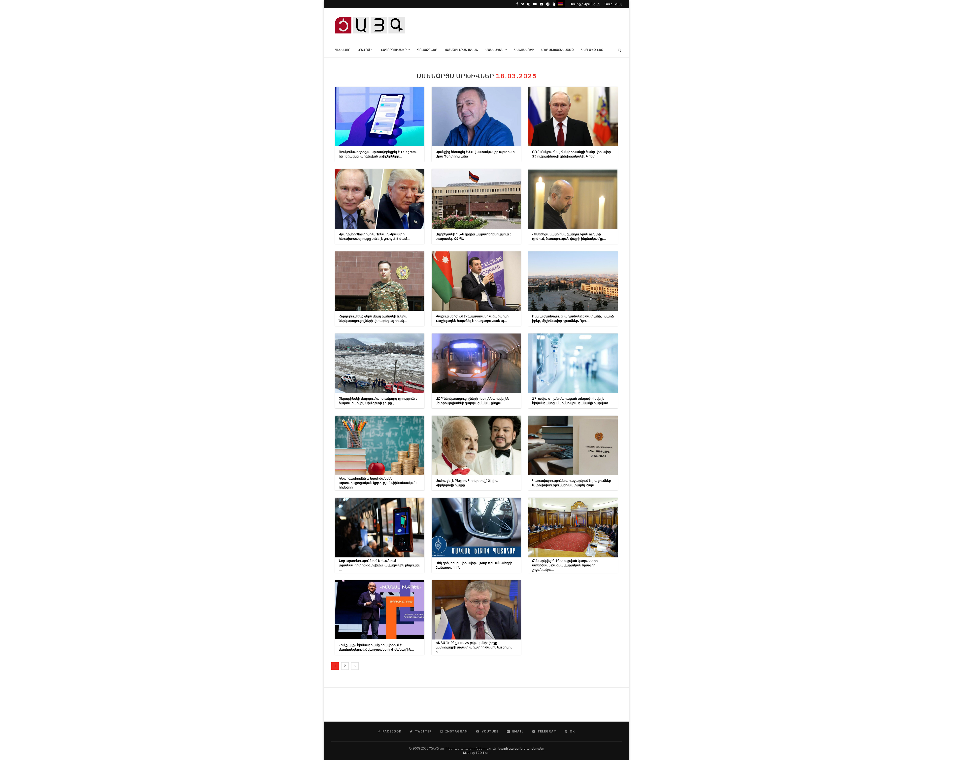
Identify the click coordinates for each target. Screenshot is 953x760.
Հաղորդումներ (394, 49)
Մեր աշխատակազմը (557, 49)
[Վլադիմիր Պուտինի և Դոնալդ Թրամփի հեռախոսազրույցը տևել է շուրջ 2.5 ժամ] (379, 198)
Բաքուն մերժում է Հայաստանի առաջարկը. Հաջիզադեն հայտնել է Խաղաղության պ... (473, 318)
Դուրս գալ (613, 4)
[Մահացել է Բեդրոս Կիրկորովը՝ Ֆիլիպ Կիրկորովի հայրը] (476, 445)
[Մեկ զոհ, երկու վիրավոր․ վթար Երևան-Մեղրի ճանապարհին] (476, 527)
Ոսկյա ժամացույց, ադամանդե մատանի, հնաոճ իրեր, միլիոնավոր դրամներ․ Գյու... (573, 318)
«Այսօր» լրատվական (461, 49)
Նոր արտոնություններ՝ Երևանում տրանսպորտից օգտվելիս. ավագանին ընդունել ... (379, 565)
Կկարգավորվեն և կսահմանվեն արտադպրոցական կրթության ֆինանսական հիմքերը (377, 483)
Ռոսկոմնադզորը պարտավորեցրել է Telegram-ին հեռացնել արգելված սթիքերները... (378, 154)
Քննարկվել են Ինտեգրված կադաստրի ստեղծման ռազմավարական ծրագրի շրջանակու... (565, 565)
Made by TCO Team (476, 753)
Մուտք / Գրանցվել (585, 4)
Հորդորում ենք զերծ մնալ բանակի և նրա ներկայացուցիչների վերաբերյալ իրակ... (373, 318)
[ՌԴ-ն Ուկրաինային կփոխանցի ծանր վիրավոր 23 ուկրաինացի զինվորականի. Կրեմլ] (572, 116)
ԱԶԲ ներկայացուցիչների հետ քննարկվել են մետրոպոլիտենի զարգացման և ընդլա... (472, 401)
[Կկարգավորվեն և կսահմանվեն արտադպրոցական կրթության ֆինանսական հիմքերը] (379, 445)
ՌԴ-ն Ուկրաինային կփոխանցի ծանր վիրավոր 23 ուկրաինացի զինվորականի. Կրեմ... (571, 154)
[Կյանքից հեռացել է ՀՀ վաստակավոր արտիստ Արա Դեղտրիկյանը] (476, 116)
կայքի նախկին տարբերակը (521, 748)
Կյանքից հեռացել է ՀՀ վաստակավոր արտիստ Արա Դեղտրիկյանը (475, 154)
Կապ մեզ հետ (592, 49)
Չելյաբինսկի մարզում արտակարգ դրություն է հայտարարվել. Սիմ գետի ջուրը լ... (378, 401)
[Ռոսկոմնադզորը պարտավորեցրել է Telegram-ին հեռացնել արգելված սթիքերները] (379, 116)
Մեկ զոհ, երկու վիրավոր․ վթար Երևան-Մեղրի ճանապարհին (474, 565)
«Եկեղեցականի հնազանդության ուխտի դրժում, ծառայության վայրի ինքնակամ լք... (569, 236)
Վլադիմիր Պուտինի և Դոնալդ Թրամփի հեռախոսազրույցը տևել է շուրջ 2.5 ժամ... (374, 236)
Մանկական (494, 49)
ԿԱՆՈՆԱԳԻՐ (524, 49)
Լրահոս (364, 49)
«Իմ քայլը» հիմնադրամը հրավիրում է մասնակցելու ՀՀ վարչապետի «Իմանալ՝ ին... (376, 647)
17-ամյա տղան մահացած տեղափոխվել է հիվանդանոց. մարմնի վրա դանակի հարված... (571, 401)
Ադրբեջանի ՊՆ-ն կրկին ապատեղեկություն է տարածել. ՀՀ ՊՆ (473, 236)
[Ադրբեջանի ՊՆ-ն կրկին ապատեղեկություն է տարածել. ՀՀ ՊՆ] (476, 198)
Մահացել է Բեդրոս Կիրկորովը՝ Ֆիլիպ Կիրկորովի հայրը (467, 483)
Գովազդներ (427, 49)
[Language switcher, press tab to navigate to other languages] (560, 3)
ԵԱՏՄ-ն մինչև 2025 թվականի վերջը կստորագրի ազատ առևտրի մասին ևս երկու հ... (474, 647)
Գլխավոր (342, 49)
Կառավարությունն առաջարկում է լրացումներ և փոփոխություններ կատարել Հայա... (571, 483)
